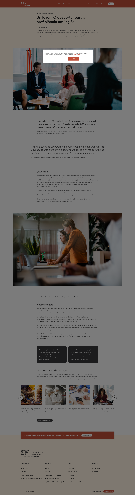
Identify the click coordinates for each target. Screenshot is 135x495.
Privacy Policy (77, 54)
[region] (68, 56)
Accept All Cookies (73, 58)
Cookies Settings (62, 58)
